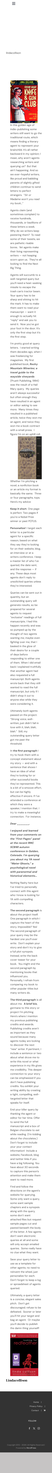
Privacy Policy (36, 1406)
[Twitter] (34, 1428)
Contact (35, 1410)
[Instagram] (39, 1428)
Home (36, 1402)
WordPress (31, 1448)
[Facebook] (29, 1428)
